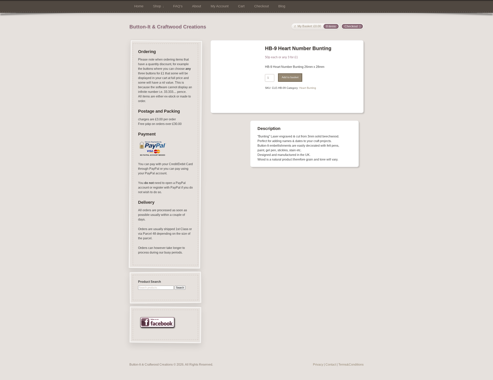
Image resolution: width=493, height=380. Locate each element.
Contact (330, 364)
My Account (220, 6)
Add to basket (290, 77)
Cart (241, 6)
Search (180, 287)
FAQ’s (178, 6)
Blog (281, 6)
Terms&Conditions (351, 364)
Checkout (261, 6)
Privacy (318, 364)
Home (138, 6)
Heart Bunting (307, 87)
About (196, 6)
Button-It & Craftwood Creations (167, 26)
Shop (157, 6)
